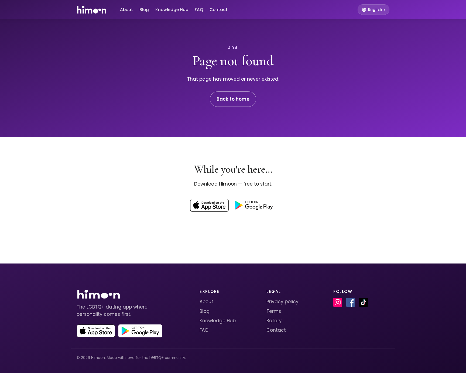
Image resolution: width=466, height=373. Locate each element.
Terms (273, 311)
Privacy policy (282, 301)
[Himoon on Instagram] (337, 302)
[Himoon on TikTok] (363, 302)
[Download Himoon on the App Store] (209, 205)
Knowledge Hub (171, 9)
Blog (144, 9)
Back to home (233, 99)
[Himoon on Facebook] (350, 302)
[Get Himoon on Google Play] (254, 205)
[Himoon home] (91, 9)
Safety (274, 320)
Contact (219, 9)
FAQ (199, 9)
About (126, 9)
